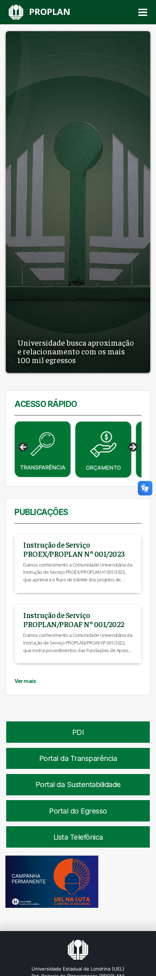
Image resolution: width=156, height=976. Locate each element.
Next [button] (132, 447)
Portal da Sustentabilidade (78, 784)
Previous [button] (23, 447)
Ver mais (25, 681)
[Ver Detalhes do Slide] (43, 449)
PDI (78, 732)
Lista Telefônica (78, 837)
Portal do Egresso (78, 811)
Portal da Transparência (78, 758)
